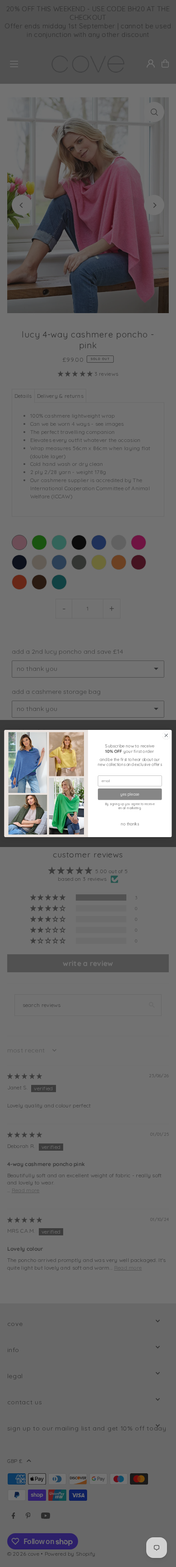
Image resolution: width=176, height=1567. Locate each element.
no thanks (130, 823)
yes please (129, 794)
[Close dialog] (166, 735)
